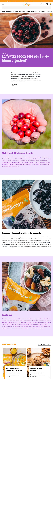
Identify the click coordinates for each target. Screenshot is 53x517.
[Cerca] (3, 7)
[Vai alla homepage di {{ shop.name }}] (26, 4)
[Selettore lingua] (41, 4)
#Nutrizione (15, 85)
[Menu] (7, 4)
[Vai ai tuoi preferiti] (47, 4)
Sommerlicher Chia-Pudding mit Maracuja (14, 369)
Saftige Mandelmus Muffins (37, 369)
